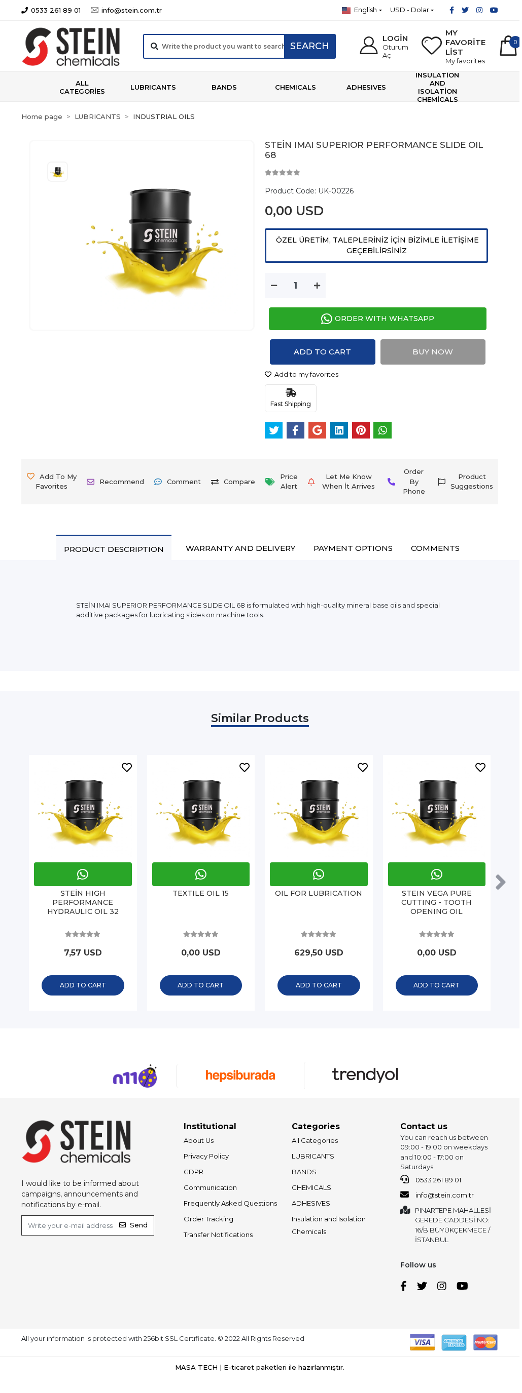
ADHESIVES (311, 1203)
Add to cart (322, 351)
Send (139, 1225)
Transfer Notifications (218, 1234)
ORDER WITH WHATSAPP (384, 318)
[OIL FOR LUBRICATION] (319, 809)
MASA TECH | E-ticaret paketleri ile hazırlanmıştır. (259, 1367)
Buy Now (432, 351)
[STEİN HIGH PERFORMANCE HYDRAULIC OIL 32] (83, 809)
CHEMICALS (311, 1187)
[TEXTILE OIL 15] (201, 809)
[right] (500, 882)
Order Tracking (208, 1219)
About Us (199, 1140)
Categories (316, 1126)
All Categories (315, 1140)
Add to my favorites (305, 374)
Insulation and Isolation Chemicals (329, 1225)
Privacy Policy (206, 1156)
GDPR (193, 1172)
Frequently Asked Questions (230, 1203)
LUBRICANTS (313, 1156)
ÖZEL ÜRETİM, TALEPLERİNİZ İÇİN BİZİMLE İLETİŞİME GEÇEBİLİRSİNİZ (376, 245)
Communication (210, 1187)
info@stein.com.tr (444, 1195)
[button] (383, 46)
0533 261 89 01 (437, 1180)
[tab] (113, 549)
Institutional (210, 1126)
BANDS (304, 1172)
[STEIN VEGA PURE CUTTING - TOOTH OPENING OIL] (437, 809)
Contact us (423, 1126)
